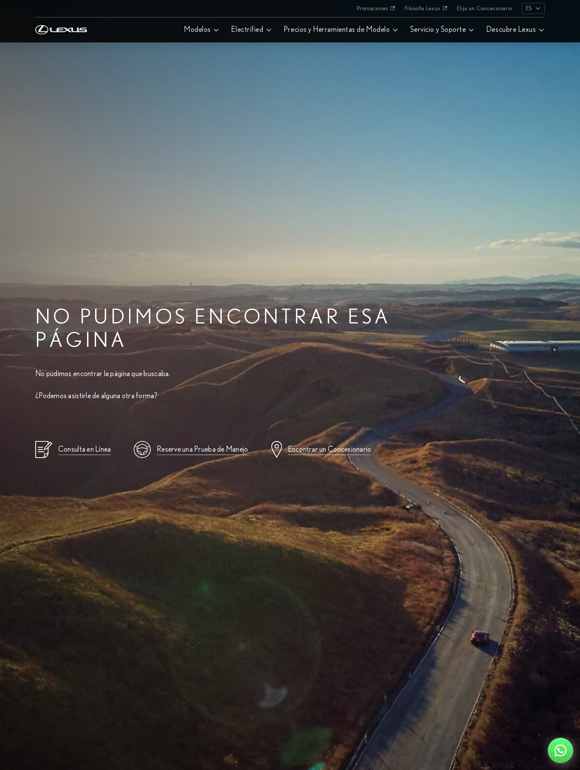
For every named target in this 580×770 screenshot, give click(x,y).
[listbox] (533, 8)
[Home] (61, 8)
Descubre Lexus (511, 30)
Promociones (373, 8)
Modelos (197, 30)
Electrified (247, 30)
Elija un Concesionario (484, 8)
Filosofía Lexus (423, 8)
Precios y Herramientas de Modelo (337, 30)
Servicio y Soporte (438, 30)
